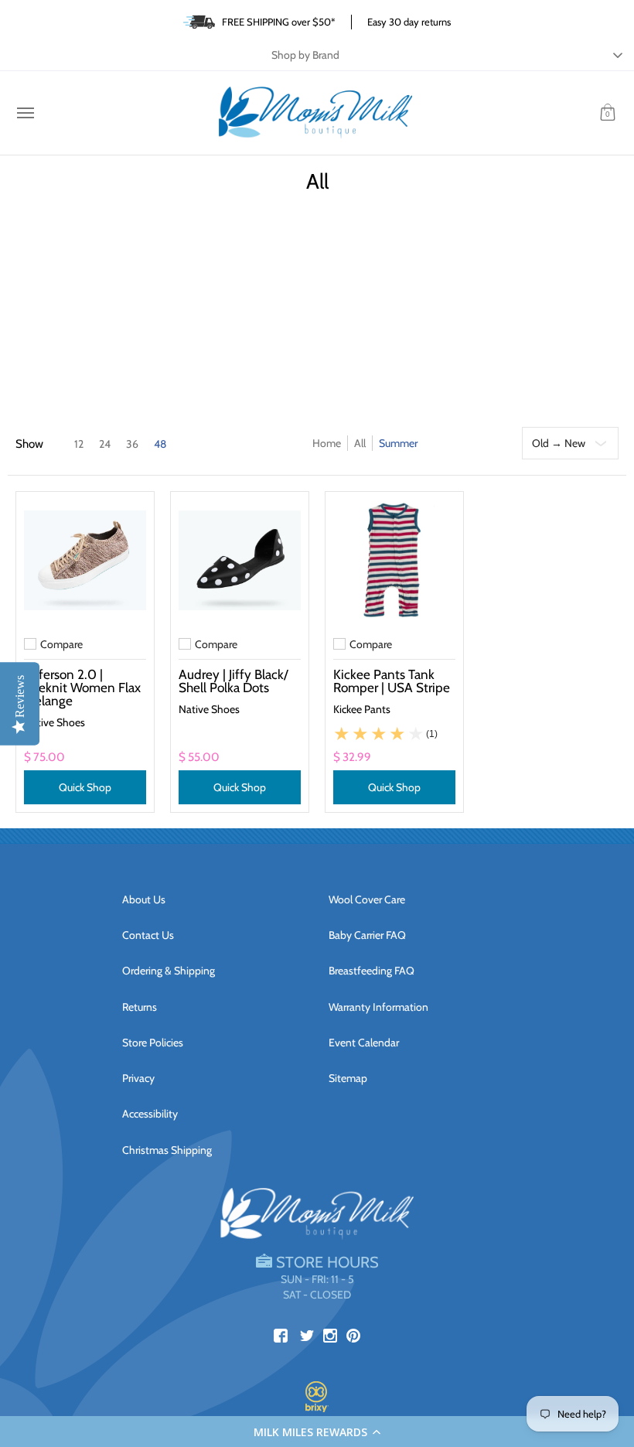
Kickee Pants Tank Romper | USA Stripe (391, 680)
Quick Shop (85, 787)
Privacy (138, 1078)
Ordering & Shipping (168, 971)
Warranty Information (378, 1007)
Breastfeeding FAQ (371, 971)
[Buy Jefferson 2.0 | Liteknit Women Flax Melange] (85, 561)
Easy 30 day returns (409, 21)
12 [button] (79, 444)
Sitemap (348, 1078)
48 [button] (160, 444)
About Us (143, 899)
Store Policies (152, 1042)
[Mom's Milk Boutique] (315, 113)
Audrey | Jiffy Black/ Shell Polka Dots (233, 680)
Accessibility (150, 1114)
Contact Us (148, 935)
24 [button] (105, 444)
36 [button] (132, 444)
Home (326, 443)
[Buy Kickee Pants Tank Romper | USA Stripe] (394, 561)
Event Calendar (364, 1042)
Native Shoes (54, 722)
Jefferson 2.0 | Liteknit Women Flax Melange (82, 687)
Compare (61, 644)
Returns (139, 1007)
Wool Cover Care (367, 899)
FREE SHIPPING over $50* (279, 21)
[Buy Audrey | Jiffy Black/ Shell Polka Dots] (240, 561)
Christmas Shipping (167, 1150)
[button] (317, 1431)
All (360, 443)
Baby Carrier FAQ (367, 935)
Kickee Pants (361, 709)
